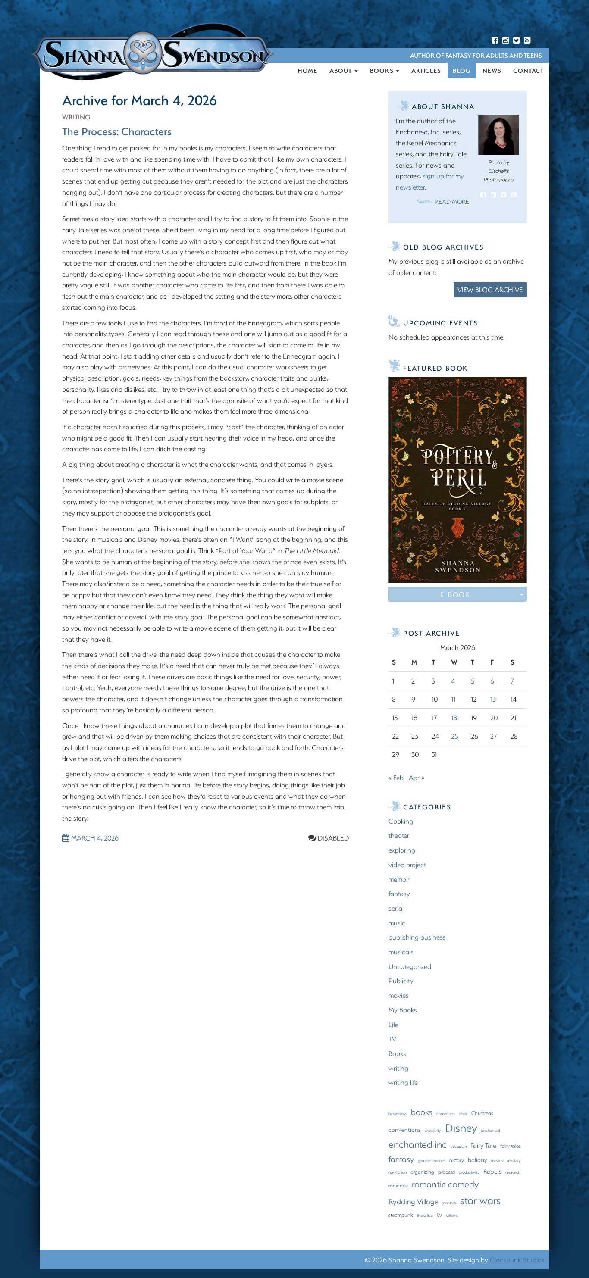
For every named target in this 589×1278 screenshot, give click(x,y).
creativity (433, 1130)
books (421, 1111)
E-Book (455, 594)
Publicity (401, 980)
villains (452, 1215)
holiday (477, 1160)
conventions (404, 1130)
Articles (426, 70)
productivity (469, 1172)
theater (398, 835)
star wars (480, 1200)
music (396, 922)
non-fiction (397, 1172)
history (456, 1159)
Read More (452, 201)
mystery (514, 1160)
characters (445, 1113)
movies (398, 995)
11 (453, 698)
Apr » (416, 777)
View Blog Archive (490, 289)
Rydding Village (413, 1201)
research (512, 1172)
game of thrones (431, 1160)
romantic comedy (445, 1184)
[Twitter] (516, 40)
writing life (403, 1082)
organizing (422, 1171)
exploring (401, 849)
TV (392, 1038)
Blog (461, 70)
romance (398, 1185)
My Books (402, 1009)
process (446, 1171)
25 (454, 736)
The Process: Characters (117, 131)
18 (454, 717)
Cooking (400, 820)
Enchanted (490, 1130)
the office (425, 1215)
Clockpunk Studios (517, 1259)
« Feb (396, 777)
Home (307, 70)
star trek (449, 1202)
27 (493, 736)
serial (396, 907)
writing (76, 116)
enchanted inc (417, 1144)
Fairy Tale (483, 1145)
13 (493, 698)
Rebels (492, 1171)
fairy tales (510, 1145)
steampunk (400, 1214)
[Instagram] (505, 40)
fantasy (399, 893)
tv (439, 1214)
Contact (528, 70)
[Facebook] (495, 40)
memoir (399, 879)
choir (463, 1113)
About (341, 70)
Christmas (482, 1112)
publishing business (417, 936)
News (491, 70)
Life (393, 1024)
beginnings (397, 1113)
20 (494, 717)
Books (382, 70)
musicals (401, 951)
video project (407, 864)
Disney (461, 1127)
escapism (459, 1146)
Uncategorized (409, 966)
